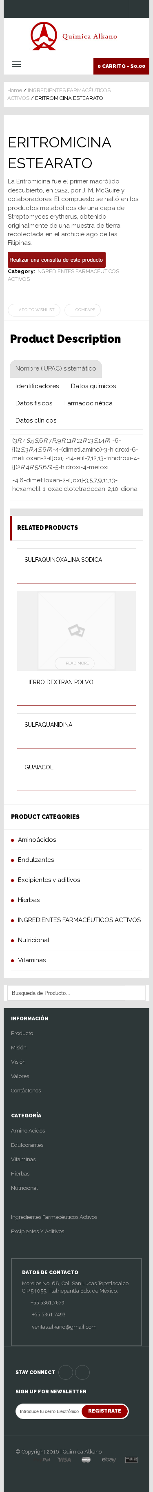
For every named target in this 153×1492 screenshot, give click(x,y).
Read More (77, 663)
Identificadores (37, 386)
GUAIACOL (38, 767)
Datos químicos (93, 386)
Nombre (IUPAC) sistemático (56, 368)
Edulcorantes (27, 1145)
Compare (85, 309)
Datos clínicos (36, 420)
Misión (19, 1047)
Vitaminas (23, 1159)
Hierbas (20, 1174)
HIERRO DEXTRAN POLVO (58, 682)
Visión (18, 1062)
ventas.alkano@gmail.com (64, 1327)
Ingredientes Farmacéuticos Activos (54, 1217)
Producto (22, 1033)
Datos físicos (34, 403)
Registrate (104, 1411)
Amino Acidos (28, 1131)
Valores (20, 1076)
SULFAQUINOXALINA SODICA (63, 559)
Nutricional (24, 1188)
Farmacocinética (88, 403)
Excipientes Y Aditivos (37, 1231)
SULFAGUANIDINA (48, 724)
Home (14, 90)
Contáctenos (26, 1090)
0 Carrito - (121, 66)
